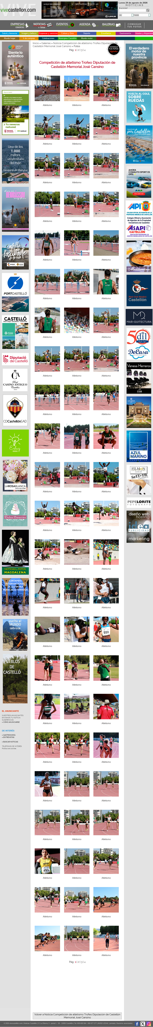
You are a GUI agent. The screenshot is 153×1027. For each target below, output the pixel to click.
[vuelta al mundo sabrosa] (15, 653)
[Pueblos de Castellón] (15, 705)
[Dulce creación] (15, 528)
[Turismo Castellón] (15, 352)
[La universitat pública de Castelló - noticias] (15, 185)
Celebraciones (48, 38)
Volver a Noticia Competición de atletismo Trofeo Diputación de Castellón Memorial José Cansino (77, 1016)
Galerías (46, 43)
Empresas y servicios (48, 33)
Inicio (36, 43)
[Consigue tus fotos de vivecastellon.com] (134, 27)
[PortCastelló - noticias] (15, 314)
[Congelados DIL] (139, 361)
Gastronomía (125, 33)
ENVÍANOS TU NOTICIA (11, 718)
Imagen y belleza (29, 33)
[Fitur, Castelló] (15, 272)
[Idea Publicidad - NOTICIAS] (139, 544)
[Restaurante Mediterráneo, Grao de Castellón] (139, 273)
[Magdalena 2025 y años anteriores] (15, 577)
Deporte (86, 33)
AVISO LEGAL (103, 1023)
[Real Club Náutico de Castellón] (139, 308)
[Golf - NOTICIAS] (15, 137)
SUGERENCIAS (8, 720)
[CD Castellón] (15, 428)
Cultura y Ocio (67, 33)
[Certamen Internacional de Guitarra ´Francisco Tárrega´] (15, 618)
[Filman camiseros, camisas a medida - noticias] (139, 496)
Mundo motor (86, 38)
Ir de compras (29, 38)
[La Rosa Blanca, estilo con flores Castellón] (15, 493)
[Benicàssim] (15, 234)
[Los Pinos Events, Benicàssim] (139, 429)
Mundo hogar (9, 38)
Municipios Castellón (67, 38)
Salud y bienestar (9, 33)
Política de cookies (9, 749)
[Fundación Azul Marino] (139, 463)
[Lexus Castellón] (80, 18)
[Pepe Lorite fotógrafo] (139, 509)
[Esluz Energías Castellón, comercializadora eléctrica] (15, 459)
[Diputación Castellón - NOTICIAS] (15, 367)
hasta (136, 15)
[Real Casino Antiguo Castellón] (15, 393)
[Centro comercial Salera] (139, 124)
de (120, 15)
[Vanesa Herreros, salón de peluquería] (139, 395)
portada (112, 1023)
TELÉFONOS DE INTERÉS (12, 746)
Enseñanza (106, 33)
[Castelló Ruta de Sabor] (15, 89)
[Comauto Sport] (139, 199)
